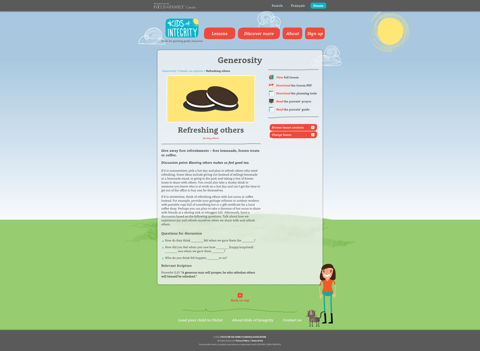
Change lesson (282, 135)
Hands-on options (191, 71)
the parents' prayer (293, 101)
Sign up (315, 33)
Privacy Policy (242, 340)
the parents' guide (293, 109)
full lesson (287, 77)
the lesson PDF (294, 85)
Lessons (219, 33)
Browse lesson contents (288, 127)
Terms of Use (257, 340)
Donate (318, 6)
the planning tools (296, 93)
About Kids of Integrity (252, 320)
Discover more (259, 33)
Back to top (240, 300)
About (292, 33)
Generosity (169, 71)
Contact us (292, 320)
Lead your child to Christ (200, 320)
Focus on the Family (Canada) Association (243, 336)
